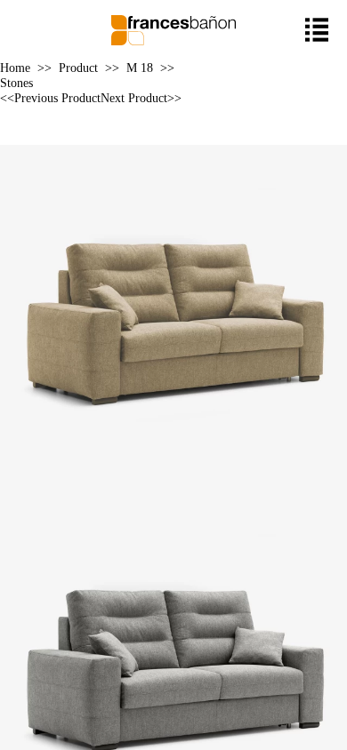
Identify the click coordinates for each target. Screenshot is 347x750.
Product (78, 67)
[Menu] (317, 29)
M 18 (139, 67)
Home (15, 67)
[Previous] (172, 138)
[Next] (175, 138)
